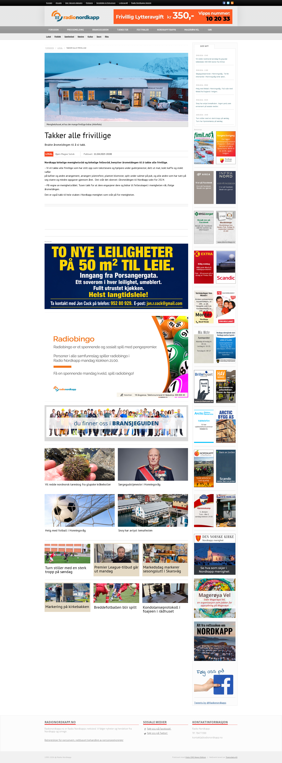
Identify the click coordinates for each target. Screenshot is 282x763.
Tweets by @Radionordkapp (210, 702)
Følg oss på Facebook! (159, 728)
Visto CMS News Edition (195, 757)
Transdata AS (231, 757)
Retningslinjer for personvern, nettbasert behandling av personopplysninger (84, 740)
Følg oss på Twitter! (157, 733)
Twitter (228, 3)
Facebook (224, 3)
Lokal (60, 48)
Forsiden (49, 48)
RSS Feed (232, 3)
